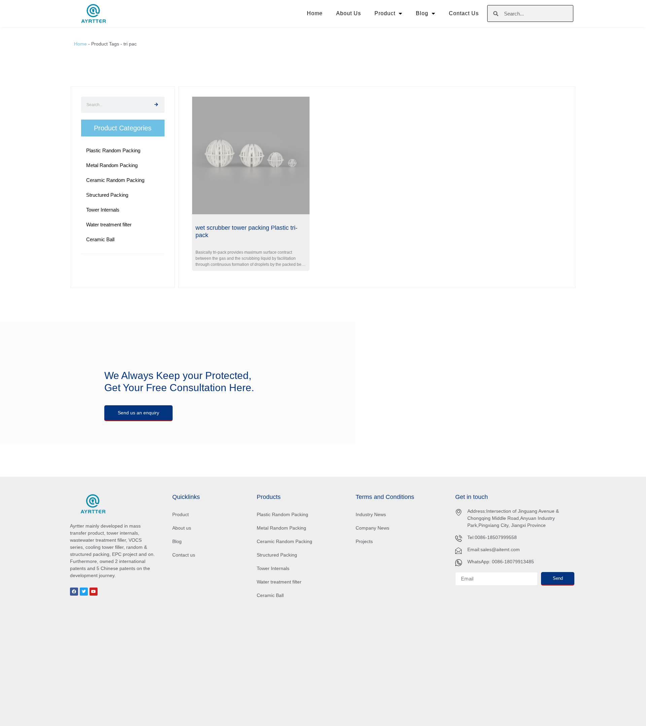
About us (348, 13)
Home (315, 13)
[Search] (156, 105)
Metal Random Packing (281, 528)
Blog (422, 13)
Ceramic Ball (270, 595)
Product (384, 13)
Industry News (371, 514)
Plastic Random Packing (282, 514)
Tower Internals (273, 568)
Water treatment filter (279, 582)
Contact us (464, 13)
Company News (372, 528)
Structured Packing (277, 555)
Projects (364, 541)
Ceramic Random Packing (284, 541)
